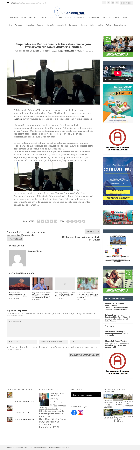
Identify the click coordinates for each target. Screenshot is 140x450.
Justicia (100, 25)
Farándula (18, 25)
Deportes (32, 17)
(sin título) (109, 326)
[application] (118, 73)
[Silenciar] (127, 79)
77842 (16, 418)
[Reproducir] (106, 79)
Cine (10, 25)
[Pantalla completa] (130, 79)
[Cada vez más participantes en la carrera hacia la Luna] (19, 283)
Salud (125, 17)
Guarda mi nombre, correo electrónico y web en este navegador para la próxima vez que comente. (52, 348)
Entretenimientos (93, 17)
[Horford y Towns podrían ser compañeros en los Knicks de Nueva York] (65, 283)
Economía (42, 17)
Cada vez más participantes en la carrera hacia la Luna (18, 294)
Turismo (68, 17)
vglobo (37, 447)
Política (23, 17)
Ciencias (116, 17)
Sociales (59, 17)
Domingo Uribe (38, 51)
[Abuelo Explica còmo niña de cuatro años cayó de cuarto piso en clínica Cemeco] (87, 283)
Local (51, 17)
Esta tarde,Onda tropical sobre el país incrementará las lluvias (116, 334)
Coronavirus (29, 25)
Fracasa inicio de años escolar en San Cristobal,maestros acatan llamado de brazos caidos (25, 396)
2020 (67, 447)
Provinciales (78, 17)
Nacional (40, 25)
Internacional (13, 17)
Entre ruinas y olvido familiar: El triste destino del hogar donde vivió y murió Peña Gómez (25, 409)
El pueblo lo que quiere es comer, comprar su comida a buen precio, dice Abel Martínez (41, 295)
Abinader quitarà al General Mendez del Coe (34, 3)
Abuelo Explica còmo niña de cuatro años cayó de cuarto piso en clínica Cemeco (87, 295)
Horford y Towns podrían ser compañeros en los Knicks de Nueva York (65, 294)
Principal (75, 51)
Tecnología (106, 17)
